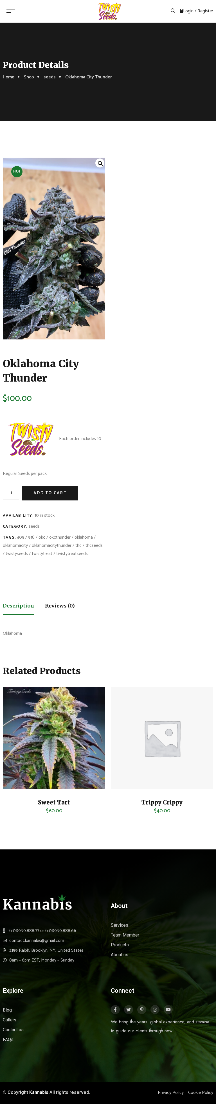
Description (18, 605)
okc (42, 537)
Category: (15, 526)
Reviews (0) (60, 605)
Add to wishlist (15, 783)
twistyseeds (17, 553)
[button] (99, 162)
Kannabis (38, 1092)
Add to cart (50, 493)
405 (20, 537)
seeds (50, 77)
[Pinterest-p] (141, 1009)
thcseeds (94, 545)
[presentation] (5, 753)
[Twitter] (128, 1009)
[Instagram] (154, 1009)
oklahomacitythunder (51, 545)
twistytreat (42, 553)
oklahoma (84, 537)
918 (31, 537)
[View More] (15, 769)
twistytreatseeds (72, 553)
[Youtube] (168, 1009)
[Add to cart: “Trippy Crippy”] (123, 755)
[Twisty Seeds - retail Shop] (109, 11)
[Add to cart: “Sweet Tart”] (15, 755)
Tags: (9, 537)
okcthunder (60, 537)
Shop (29, 77)
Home (8, 77)
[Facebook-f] (115, 1009)
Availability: (18, 516)
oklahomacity (15, 545)
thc (78, 545)
